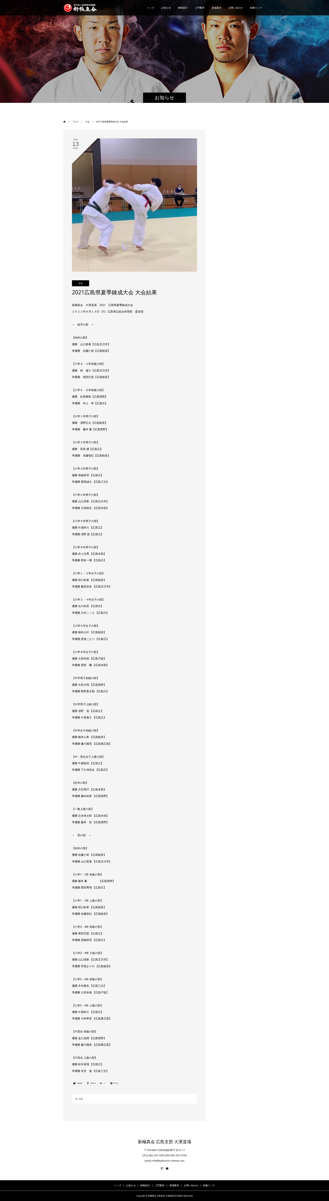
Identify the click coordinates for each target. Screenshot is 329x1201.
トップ (150, 7)
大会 (80, 283)
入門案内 (199, 7)
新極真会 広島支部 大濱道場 (164, 1141)
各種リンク (256, 7)
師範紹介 (183, 7)
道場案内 (216, 7)
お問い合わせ (235, 7)
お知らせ (166, 7)
